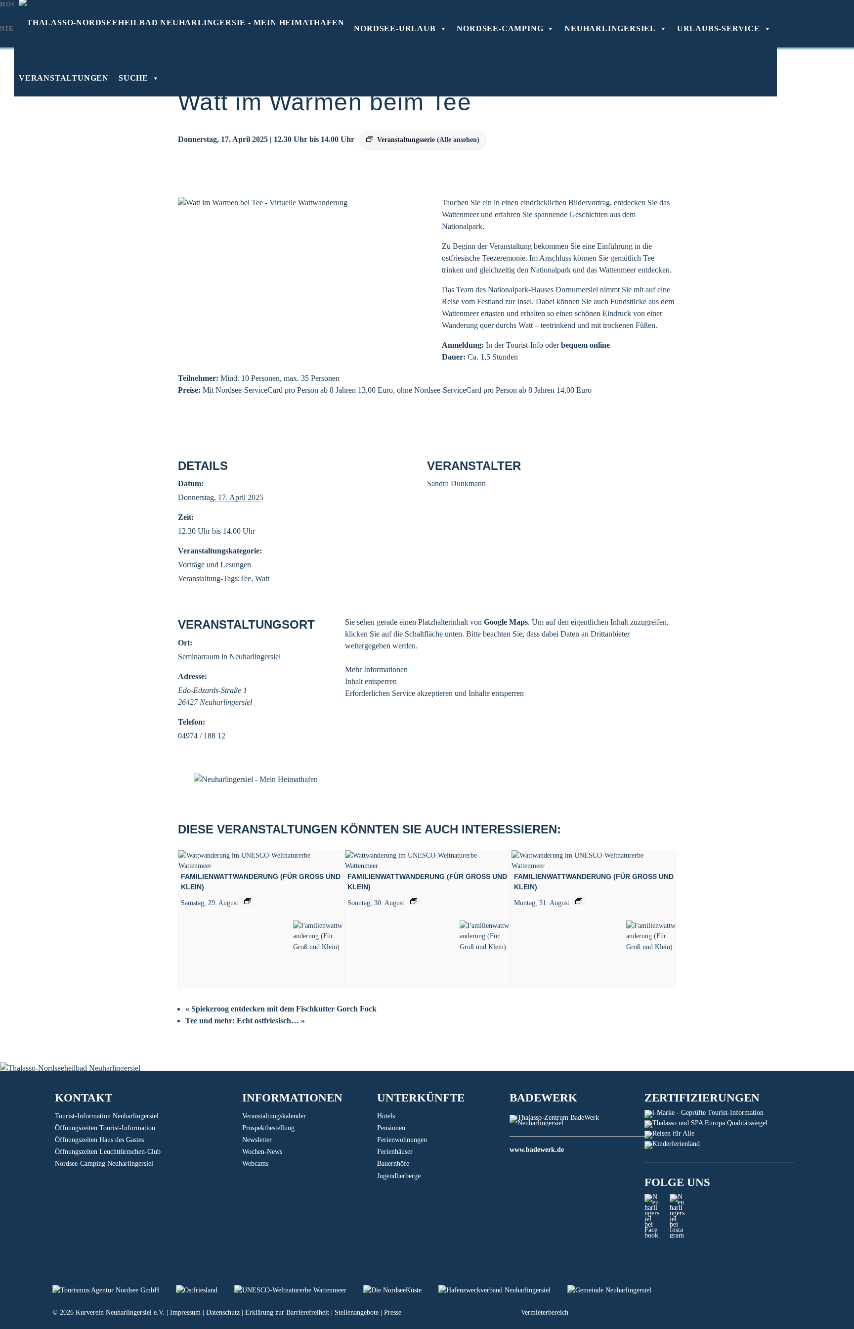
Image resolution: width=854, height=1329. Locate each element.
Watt (262, 578)
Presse (392, 1312)
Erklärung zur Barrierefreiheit (287, 1312)
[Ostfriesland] (205, 1290)
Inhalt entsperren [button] (371, 681)
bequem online (585, 345)
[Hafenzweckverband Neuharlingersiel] (502, 1290)
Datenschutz (223, 1312)
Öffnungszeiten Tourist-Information (105, 1128)
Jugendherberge (399, 1176)
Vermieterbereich (544, 1312)
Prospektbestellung (268, 1128)
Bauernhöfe (393, 1163)
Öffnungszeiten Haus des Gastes (99, 1140)
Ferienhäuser (395, 1151)
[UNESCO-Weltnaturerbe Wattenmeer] (298, 1290)
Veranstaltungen (64, 78)
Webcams (255, 1163)
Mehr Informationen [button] (376, 669)
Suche (133, 78)
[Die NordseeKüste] (400, 1290)
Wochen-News (262, 1151)
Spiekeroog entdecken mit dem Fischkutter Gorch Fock (281, 1009)
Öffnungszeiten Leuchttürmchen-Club (108, 1151)
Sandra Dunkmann (456, 483)
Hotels (386, 1116)
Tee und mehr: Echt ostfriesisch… (245, 1020)
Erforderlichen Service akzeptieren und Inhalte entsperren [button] (434, 693)
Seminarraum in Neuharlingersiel (229, 656)
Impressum (185, 1312)
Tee (245, 578)
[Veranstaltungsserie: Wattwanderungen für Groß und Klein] (247, 901)
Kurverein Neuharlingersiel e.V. (120, 1312)
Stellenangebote (357, 1312)
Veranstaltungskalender (274, 1116)
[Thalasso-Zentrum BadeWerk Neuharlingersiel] (577, 1123)
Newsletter (257, 1140)
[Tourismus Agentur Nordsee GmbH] (114, 1290)
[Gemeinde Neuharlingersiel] (616, 1290)
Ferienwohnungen (402, 1140)
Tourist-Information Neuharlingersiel (107, 1116)
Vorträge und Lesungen (214, 564)
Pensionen (391, 1128)
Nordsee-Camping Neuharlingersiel (104, 1163)
